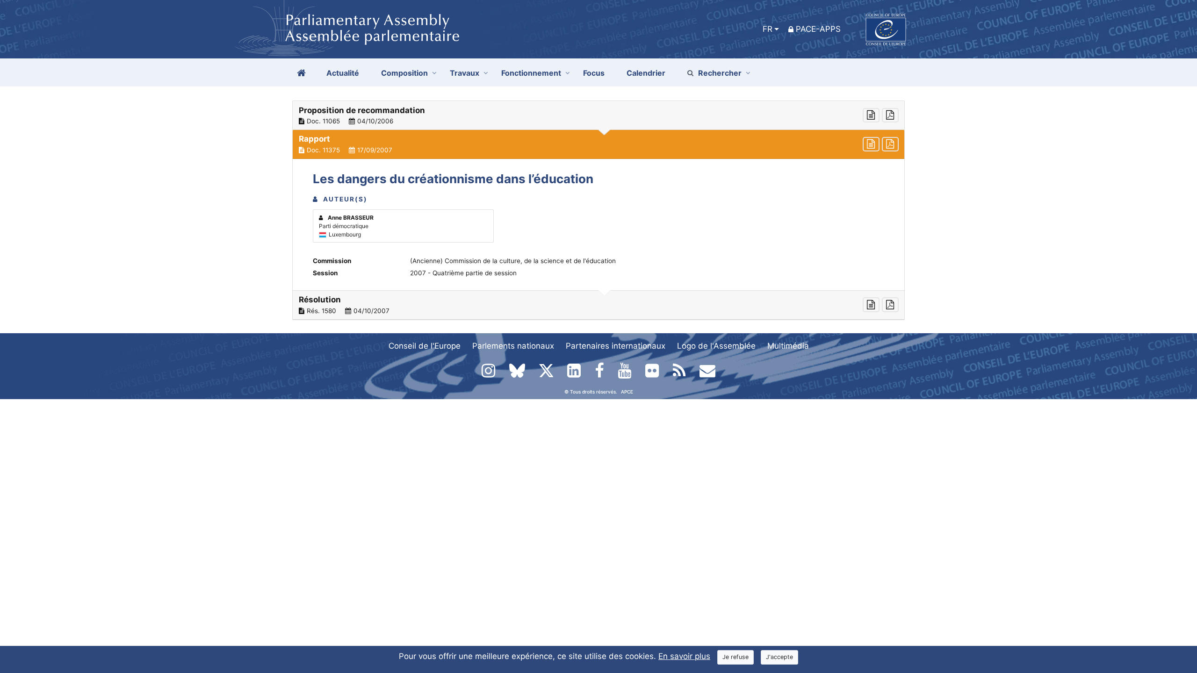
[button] (598, 115)
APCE (627, 391)
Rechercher (720, 73)
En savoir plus (684, 656)
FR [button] (767, 29)
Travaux (464, 73)
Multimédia (788, 346)
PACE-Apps (818, 29)
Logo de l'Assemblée (716, 346)
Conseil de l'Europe (425, 346)
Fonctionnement (531, 73)
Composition (404, 73)
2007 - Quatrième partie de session (463, 273)
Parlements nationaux (513, 346)
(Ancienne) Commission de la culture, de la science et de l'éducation (513, 261)
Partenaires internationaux (615, 346)
